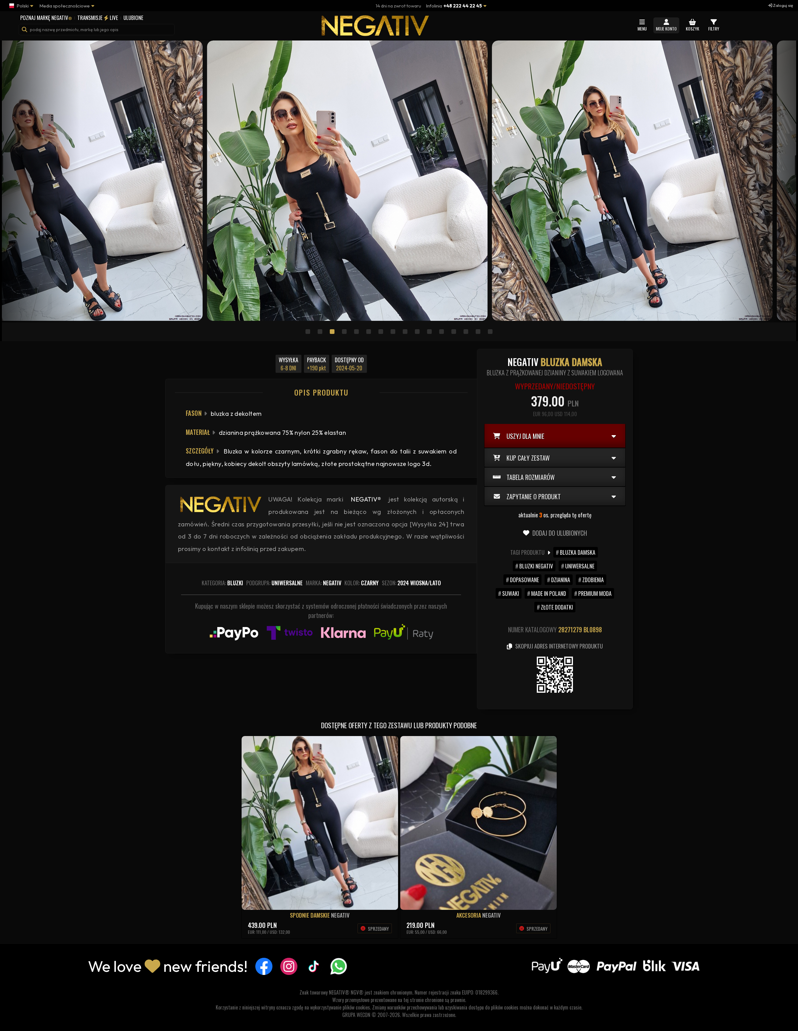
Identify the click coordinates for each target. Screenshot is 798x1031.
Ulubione (133, 17)
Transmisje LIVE (97, 17)
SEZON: (411, 583)
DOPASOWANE (524, 580)
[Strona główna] (374, 33)
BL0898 (593, 629)
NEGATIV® (366, 499)
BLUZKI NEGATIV (536, 566)
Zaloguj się (782, 5)
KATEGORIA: (222, 583)
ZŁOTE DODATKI (557, 607)
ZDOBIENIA (593, 580)
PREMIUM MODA (595, 593)
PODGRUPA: (274, 583)
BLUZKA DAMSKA (577, 552)
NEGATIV (340, 915)
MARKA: (323, 583)
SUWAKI (510, 593)
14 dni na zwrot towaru (398, 6)
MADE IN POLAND (548, 593)
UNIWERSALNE (579, 566)
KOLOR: (361, 583)
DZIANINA (560, 580)
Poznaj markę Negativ (46, 17)
